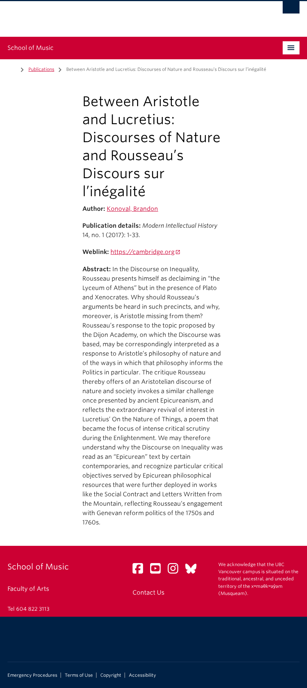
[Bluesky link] (193, 570)
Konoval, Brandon (132, 208)
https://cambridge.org (142, 251)
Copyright (110, 675)
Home (11, 68)
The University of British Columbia (131, 15)
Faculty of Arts (28, 588)
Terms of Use (79, 675)
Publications (41, 69)
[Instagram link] (176, 570)
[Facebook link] (141, 570)
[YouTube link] (158, 570)
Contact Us (148, 592)
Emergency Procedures (32, 675)
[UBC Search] (291, 9)
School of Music (30, 47)
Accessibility (142, 675)
